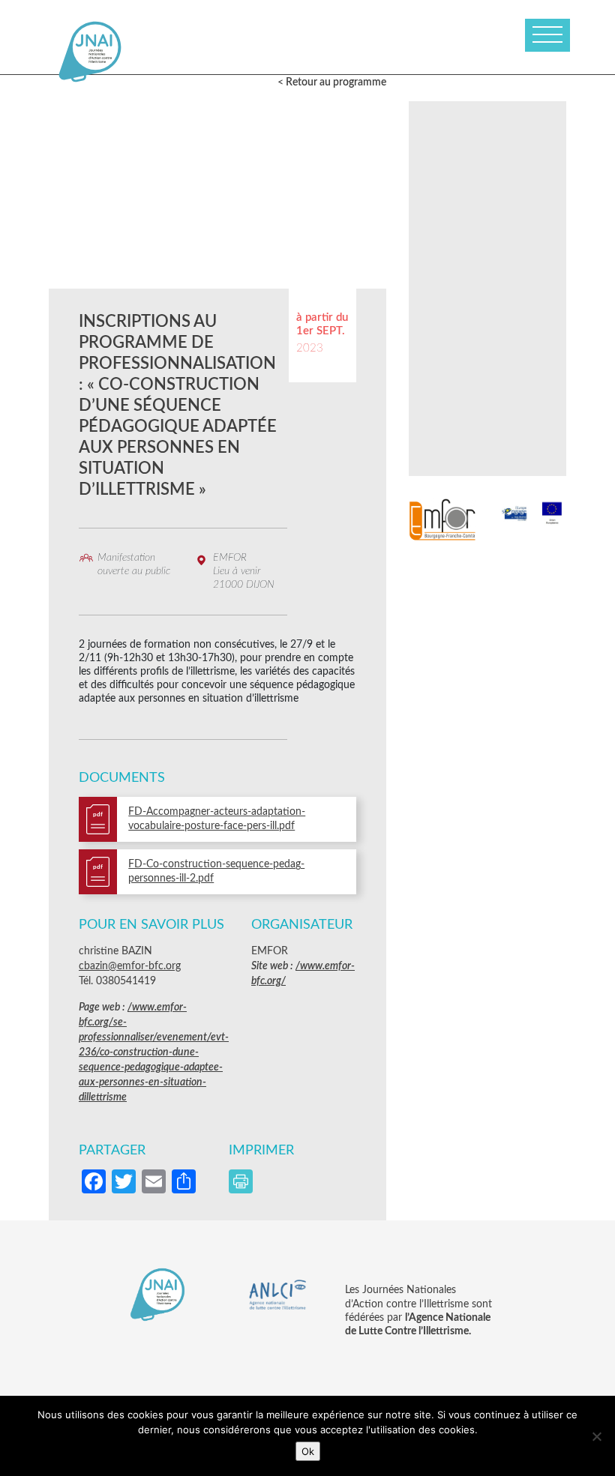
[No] (596, 1436)
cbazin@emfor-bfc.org (130, 966)
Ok (308, 1451)
